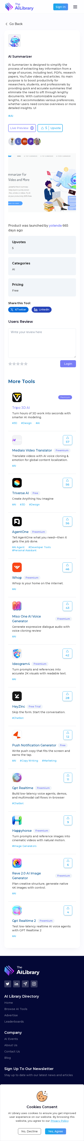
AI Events (11, 1039)
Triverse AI (20, 493)
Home (8, 1002)
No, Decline (29, 1131)
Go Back (16, 24)
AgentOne (20, 532)
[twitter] (7, 983)
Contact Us (12, 1051)
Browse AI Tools (15, 1009)
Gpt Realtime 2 (24, 921)
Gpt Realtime (22, 788)
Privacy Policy (60, 1120)
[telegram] (25, 983)
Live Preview (19, 128)
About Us (10, 1045)
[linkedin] (16, 983)
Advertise (11, 1015)
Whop (17, 578)
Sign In (61, 7)
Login (68, 364)
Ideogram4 (21, 664)
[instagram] (34, 983)
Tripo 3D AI (21, 408)
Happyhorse (22, 831)
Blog (7, 1058)
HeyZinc (18, 706)
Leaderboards (14, 1021)
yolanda (55, 225)
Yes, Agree (55, 1131)
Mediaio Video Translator (32, 450)
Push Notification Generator (34, 745)
